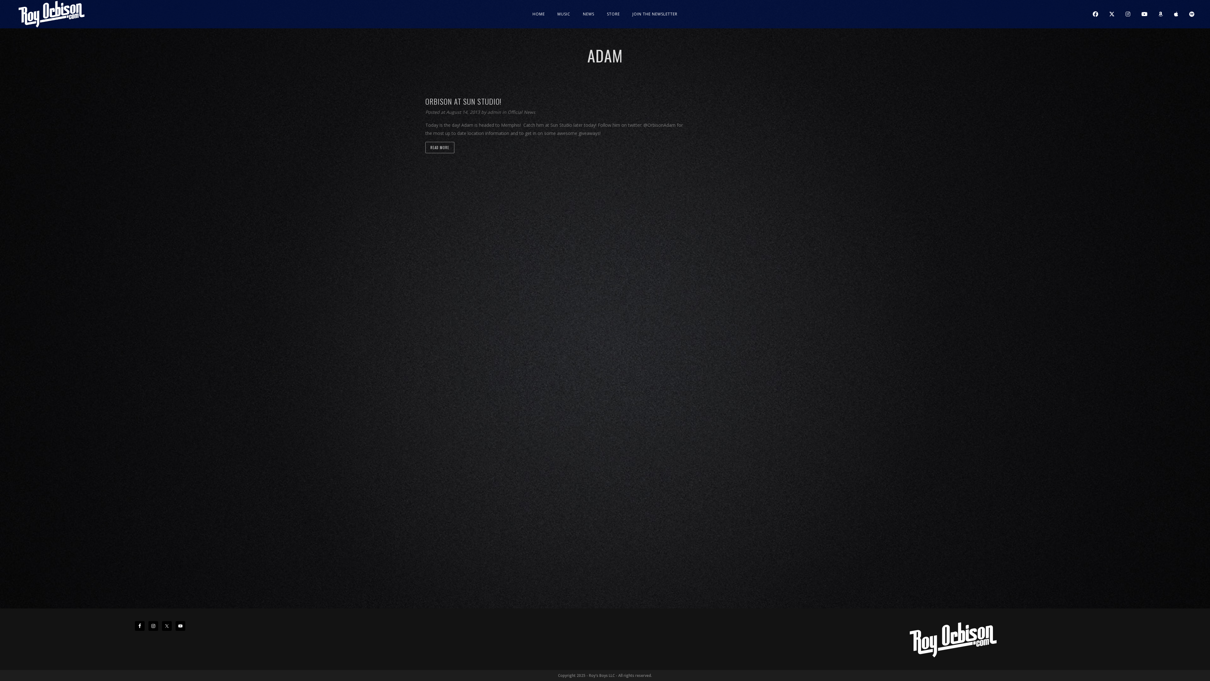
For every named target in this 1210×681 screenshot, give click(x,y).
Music (563, 14)
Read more (439, 147)
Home (539, 14)
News (588, 14)
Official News (521, 112)
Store (613, 14)
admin (494, 112)
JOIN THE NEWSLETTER (654, 14)
